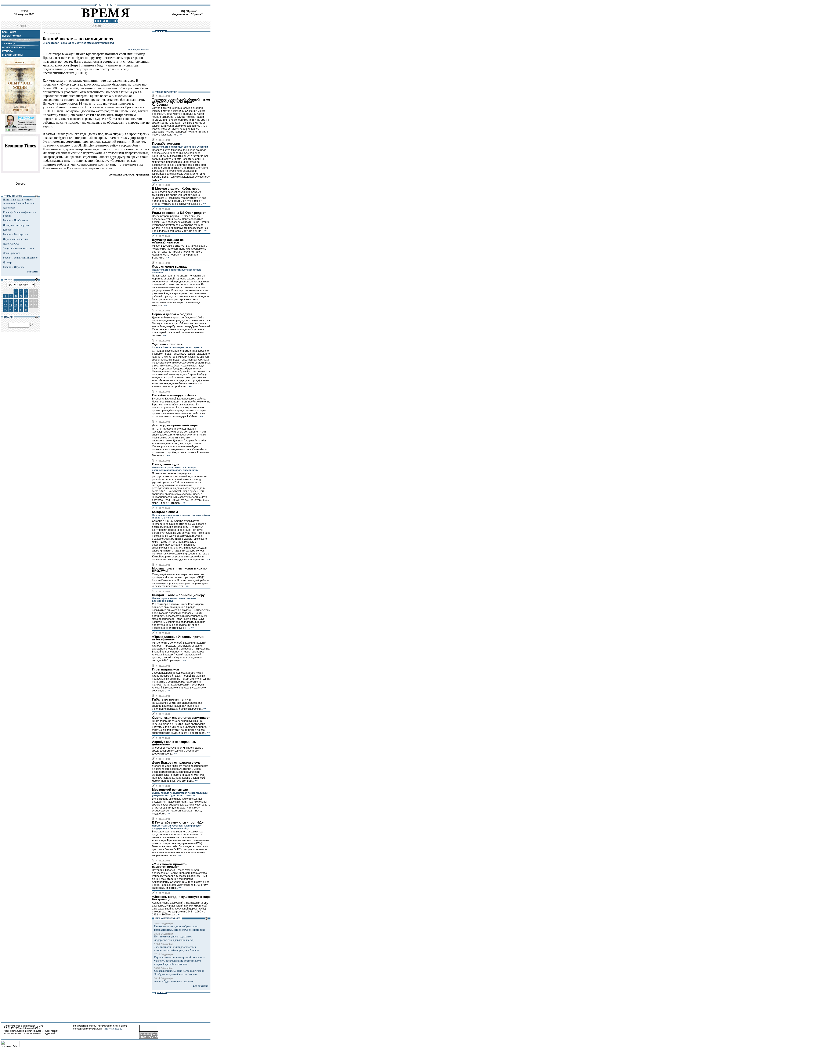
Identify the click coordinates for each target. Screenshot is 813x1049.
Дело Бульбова (11, 252)
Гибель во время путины (171, 699)
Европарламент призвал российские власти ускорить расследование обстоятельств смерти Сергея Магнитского (179, 961)
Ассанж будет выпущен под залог (174, 981)
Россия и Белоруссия (15, 234)
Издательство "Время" (187, 14)
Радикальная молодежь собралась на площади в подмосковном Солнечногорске (179, 928)
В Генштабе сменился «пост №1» (177, 822)
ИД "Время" (189, 11)
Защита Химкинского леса (18, 248)
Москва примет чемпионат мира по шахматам (179, 570)
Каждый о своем (165, 512)
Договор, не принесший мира (175, 425)
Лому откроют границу (169, 266)
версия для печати (138, 49)
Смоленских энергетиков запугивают (181, 717)
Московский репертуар (170, 789)
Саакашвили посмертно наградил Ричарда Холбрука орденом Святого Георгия (179, 972)
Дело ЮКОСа (11, 243)
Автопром (9, 207)
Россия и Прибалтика (15, 220)
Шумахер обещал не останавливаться (168, 241)
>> (180, 134)
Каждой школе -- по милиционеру (178, 595)
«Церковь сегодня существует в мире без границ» (181, 898)
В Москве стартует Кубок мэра (175, 188)
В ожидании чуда (165, 464)
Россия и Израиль (13, 266)
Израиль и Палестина (15, 238)
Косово (7, 229)
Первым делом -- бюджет (172, 314)
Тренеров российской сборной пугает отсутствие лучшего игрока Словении (181, 102)
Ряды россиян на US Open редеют (179, 212)
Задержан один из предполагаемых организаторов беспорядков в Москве (176, 948)
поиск (98, 26)
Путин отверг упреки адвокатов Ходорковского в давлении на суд (174, 938)
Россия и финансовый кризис (20, 257)
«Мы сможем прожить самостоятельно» (169, 865)
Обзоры (20, 183)
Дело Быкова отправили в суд (176, 762)
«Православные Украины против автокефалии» (177, 638)
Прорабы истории (166, 143)
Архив (23, 26)
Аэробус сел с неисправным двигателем (174, 743)
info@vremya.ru (113, 1028)
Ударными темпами (167, 344)
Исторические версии (16, 225)
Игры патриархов (165, 669)
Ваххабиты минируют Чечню (174, 395)
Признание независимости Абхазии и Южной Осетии (18, 201)
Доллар (7, 262)
